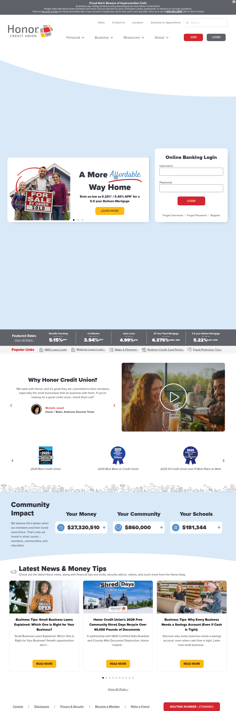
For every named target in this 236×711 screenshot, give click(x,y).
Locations (137, 22)
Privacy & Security (72, 706)
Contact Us (118, 22)
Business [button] (102, 37)
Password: (165, 182)
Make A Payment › (126, 350)
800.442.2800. (174, 11)
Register (215, 215)
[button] (73, 220)
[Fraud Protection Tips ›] (189, 350)
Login (191, 201)
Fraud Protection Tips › (207, 350)
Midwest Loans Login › (91, 349)
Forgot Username (173, 215)
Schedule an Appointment (166, 22)
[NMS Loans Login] (41, 350)
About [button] (159, 37)
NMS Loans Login (56, 350)
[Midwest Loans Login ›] (73, 350)
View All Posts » (118, 689)
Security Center (50, 11)
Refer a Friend (140, 706)
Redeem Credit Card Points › (166, 350)
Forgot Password (197, 215)
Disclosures (41, 706)
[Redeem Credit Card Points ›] (144, 350)
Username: (166, 165)
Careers (18, 706)
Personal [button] (73, 37)
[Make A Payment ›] (111, 350)
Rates (101, 22)
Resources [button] (132, 37)
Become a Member (107, 706)
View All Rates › (24, 340)
